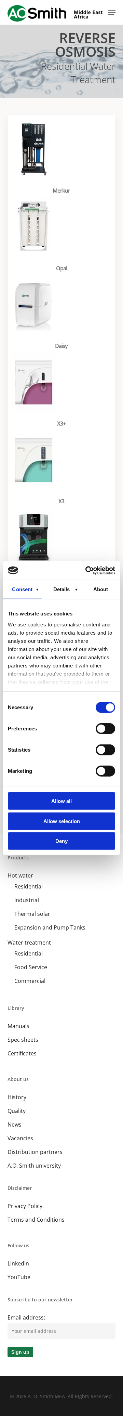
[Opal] (63, 235)
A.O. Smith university (34, 1165)
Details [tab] (61, 589)
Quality (17, 1111)
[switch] (105, 728)
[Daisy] (63, 313)
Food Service (30, 967)
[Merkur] (63, 158)
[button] (111, 12)
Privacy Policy (25, 1206)
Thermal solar (32, 914)
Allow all (61, 801)
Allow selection (61, 821)
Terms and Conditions (36, 1219)
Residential (28, 886)
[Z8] (63, 546)
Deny (61, 841)
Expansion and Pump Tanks (49, 927)
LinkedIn (18, 1263)
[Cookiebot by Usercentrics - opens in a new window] (86, 570)
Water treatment (29, 942)
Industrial (26, 900)
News (15, 1124)
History (17, 1097)
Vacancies (20, 1138)
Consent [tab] (22, 589)
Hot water (20, 875)
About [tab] (100, 589)
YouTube (19, 1277)
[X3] (63, 468)
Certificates (22, 1053)
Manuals (18, 1026)
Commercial (29, 981)
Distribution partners (35, 1152)
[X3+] (63, 391)
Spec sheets (23, 1039)
